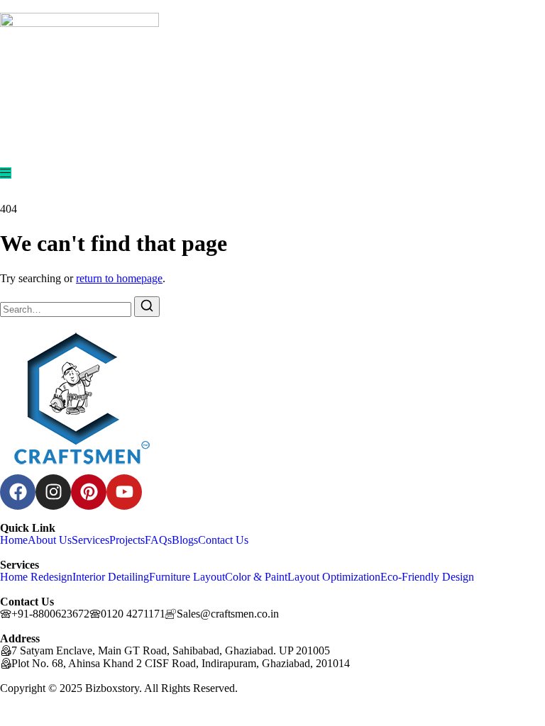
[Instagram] (53, 492)
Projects (127, 540)
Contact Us (223, 540)
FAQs (158, 540)
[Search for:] (67, 309)
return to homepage (119, 278)
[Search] (147, 306)
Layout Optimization (333, 577)
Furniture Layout (187, 577)
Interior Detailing (110, 577)
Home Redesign (36, 577)
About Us (50, 540)
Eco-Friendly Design (427, 577)
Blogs (185, 540)
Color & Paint (256, 577)
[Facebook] (17, 492)
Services (90, 540)
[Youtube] (124, 492)
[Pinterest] (88, 492)
